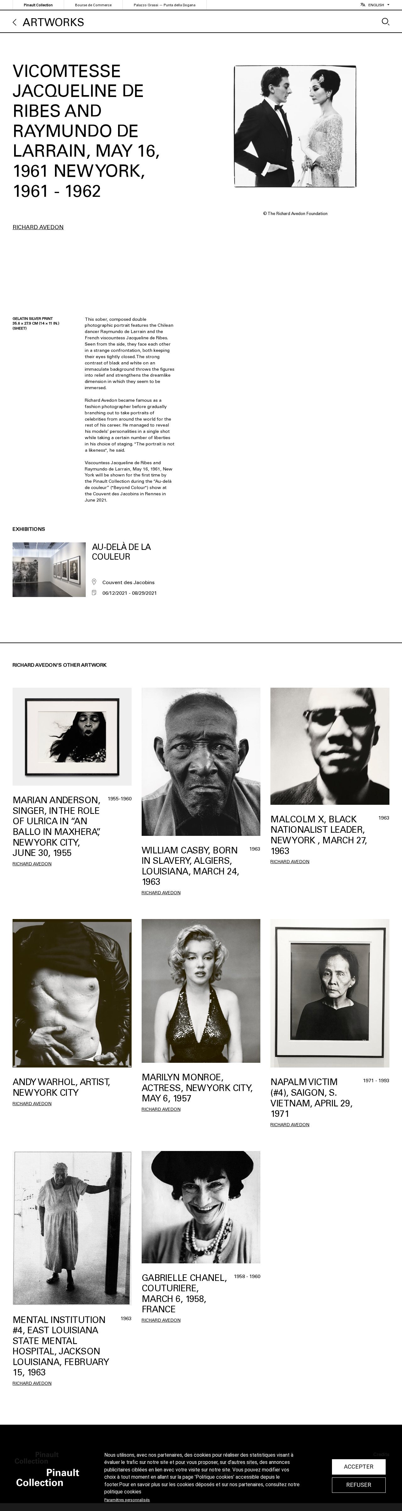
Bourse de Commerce (93, 5)
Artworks (53, 22)
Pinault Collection (38, 5)
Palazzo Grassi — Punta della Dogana (164, 5)
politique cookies (122, 1492)
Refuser (358, 1484)
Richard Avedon (38, 227)
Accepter (358, 1466)
